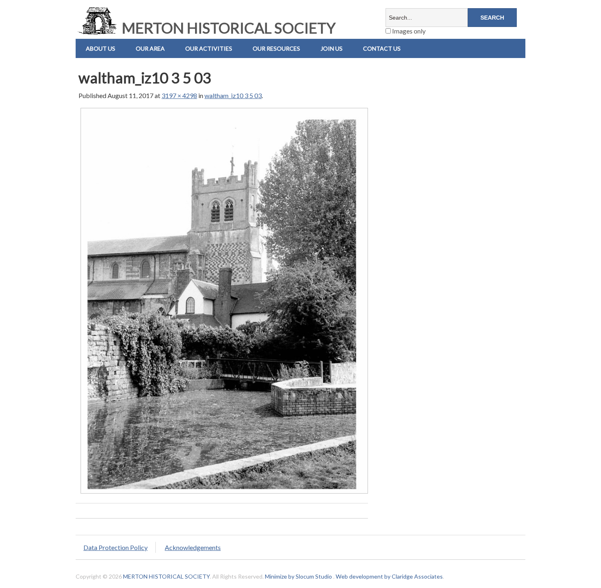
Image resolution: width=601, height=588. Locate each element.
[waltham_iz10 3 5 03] (224, 493)
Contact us (382, 48)
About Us (100, 48)
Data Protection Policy (115, 547)
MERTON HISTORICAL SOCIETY (227, 28)
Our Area (150, 48)
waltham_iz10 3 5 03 (233, 95)
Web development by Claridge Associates (389, 576)
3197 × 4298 (179, 95)
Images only (408, 31)
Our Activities (208, 48)
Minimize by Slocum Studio (298, 576)
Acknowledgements (193, 547)
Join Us (332, 48)
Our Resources (276, 48)
